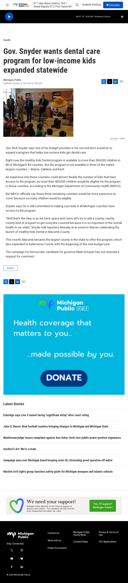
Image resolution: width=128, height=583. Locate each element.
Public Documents (57, 548)
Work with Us (54, 540)
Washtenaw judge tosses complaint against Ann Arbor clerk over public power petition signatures (62, 437)
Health (6, 40)
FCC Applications (107, 542)
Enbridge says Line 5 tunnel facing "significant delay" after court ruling (46, 415)
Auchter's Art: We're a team (19, 449)
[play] (9, 17)
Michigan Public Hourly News (81, 533)
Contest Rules (80, 542)
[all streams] (123, 16)
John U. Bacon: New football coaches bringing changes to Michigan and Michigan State (55, 426)
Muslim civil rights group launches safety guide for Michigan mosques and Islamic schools (58, 471)
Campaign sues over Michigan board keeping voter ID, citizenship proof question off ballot (57, 460)
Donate (114, 5)
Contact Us (53, 533)
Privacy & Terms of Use (109, 533)
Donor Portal (92, 4)
